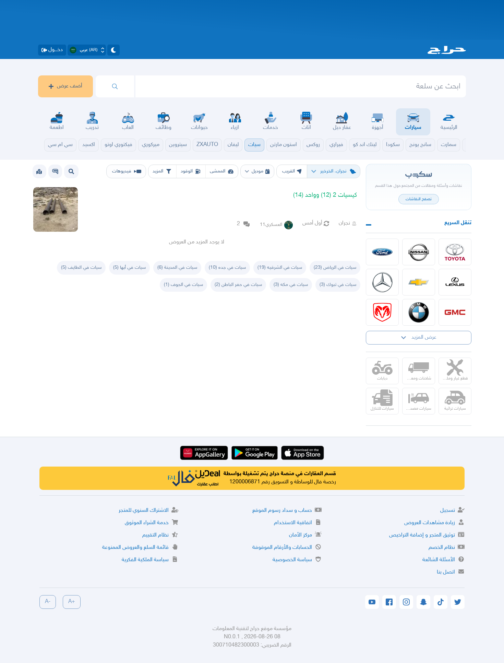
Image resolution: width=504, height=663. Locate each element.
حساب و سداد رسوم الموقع (282, 510)
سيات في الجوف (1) (183, 285)
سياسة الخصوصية (292, 560)
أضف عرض (69, 86)
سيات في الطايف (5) (81, 267)
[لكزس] (455, 282)
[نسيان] (418, 252)
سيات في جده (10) (227, 267)
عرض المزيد (423, 337)
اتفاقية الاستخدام (293, 523)
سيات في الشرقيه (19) (279, 267)
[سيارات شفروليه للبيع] (418, 282)
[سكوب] (55, 171)
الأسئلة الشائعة (438, 560)
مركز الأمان (300, 535)
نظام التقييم (155, 535)
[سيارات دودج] (382, 312)
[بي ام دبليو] (418, 312)
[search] (115, 86)
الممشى (217, 171)
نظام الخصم (442, 547)
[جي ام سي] (455, 312)
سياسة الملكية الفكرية (145, 560)
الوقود (187, 171)
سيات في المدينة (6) (177, 267)
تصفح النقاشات (419, 199)
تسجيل (447, 510)
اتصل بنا (446, 572)
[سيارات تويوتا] (455, 252)
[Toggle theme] (113, 50)
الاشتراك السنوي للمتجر (144, 510)
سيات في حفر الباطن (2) (238, 285)
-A (47, 602)
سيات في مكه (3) (291, 285)
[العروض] (39, 171)
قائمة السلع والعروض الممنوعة (135, 547)
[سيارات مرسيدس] (382, 282)
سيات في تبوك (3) (338, 285)
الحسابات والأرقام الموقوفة (282, 547)
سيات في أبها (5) (129, 267)
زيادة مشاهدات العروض (429, 523)
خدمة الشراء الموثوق (147, 523)
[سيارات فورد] (382, 252)
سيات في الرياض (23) (335, 267)
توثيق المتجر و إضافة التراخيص (422, 535)
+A (71, 602)
